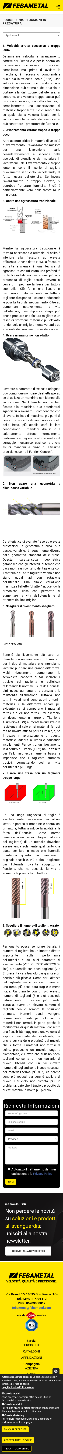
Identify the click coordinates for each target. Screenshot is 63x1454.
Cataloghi (31, 1351)
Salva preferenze (15, 1429)
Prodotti (31, 1345)
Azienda (31, 1368)
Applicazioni (31, 1357)
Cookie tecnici (12, 1393)
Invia (11, 1181)
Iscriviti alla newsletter (28, 1251)
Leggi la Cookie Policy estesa (18, 1387)
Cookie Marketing (14, 1415)
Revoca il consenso (16, 1448)
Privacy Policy (42, 1174)
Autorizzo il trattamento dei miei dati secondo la (33, 1171)
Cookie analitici (13, 1404)
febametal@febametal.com (31, 1308)
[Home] (26, 5)
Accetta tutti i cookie (18, 1440)
